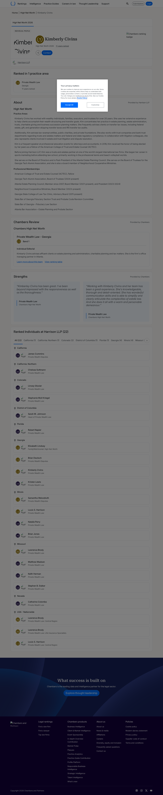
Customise (95, 105)
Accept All (69, 105)
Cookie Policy (82, 98)
